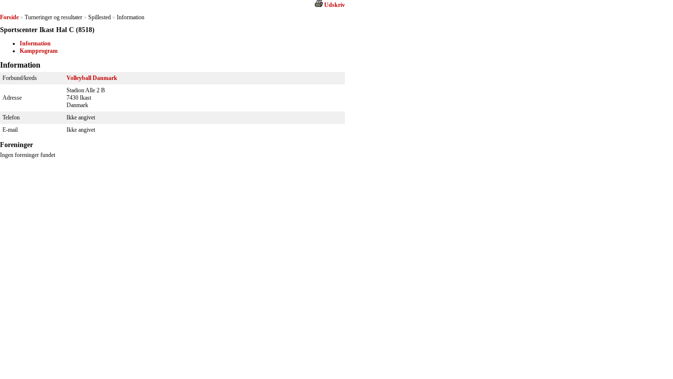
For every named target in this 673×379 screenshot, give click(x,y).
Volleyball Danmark (92, 78)
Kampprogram (39, 50)
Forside (9, 17)
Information (35, 43)
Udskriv (334, 4)
